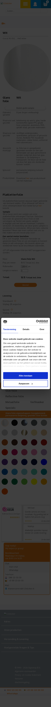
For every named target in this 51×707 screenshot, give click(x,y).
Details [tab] (26, 329)
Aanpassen (24, 383)
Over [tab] (42, 329)
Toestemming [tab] (9, 329)
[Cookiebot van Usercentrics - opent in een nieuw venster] (36, 322)
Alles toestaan (25, 375)
